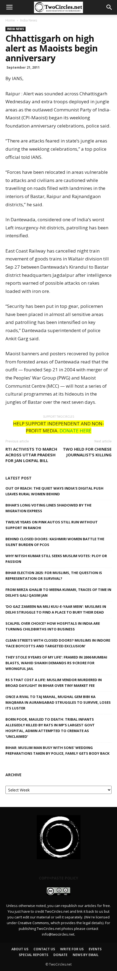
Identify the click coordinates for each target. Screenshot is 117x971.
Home (10, 20)
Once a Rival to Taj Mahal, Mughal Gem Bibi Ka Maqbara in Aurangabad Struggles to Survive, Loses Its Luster (58, 702)
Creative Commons (33, 922)
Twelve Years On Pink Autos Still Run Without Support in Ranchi (51, 525)
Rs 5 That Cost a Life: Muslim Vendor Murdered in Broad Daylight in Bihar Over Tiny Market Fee (53, 682)
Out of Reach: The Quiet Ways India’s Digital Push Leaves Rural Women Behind (54, 491)
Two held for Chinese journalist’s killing (87, 451)
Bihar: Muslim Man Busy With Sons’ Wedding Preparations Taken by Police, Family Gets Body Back (57, 750)
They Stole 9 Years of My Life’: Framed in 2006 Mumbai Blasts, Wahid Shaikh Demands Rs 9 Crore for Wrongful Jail (56, 663)
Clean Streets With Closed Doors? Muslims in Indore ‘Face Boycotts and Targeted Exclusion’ (57, 643)
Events (95, 949)
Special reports (33, 954)
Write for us (72, 949)
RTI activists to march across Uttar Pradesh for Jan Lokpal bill (31, 454)
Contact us (44, 949)
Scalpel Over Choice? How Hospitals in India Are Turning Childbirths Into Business (52, 626)
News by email (85, 954)
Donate (60, 954)
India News (28, 20)
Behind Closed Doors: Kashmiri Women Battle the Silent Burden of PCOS (54, 541)
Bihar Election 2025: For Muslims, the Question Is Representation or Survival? (53, 575)
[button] (109, 7)
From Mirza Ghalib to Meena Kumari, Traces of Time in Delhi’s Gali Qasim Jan (58, 592)
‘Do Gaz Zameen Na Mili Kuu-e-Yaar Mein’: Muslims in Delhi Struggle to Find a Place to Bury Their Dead (55, 609)
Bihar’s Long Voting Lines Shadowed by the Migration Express (48, 508)
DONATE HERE (75, 430)
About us (19, 949)
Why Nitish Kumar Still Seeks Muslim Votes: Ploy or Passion (56, 558)
